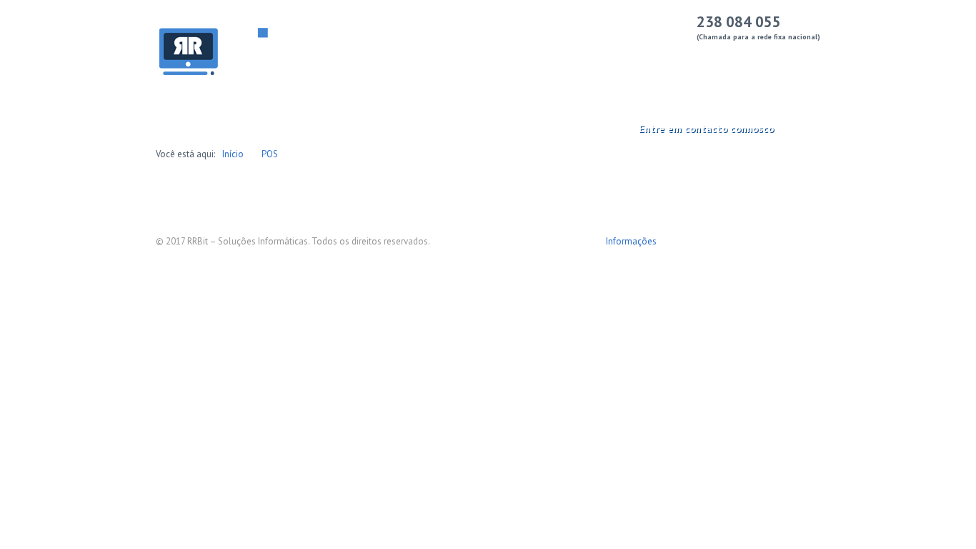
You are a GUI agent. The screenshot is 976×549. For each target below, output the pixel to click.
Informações (631, 241)
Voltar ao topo (809, 247)
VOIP (637, 58)
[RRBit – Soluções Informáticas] (238, 52)
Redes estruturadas (423, 58)
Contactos (792, 58)
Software (514, 58)
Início (341, 58)
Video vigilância (709, 58)
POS (270, 154)
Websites (581, 58)
